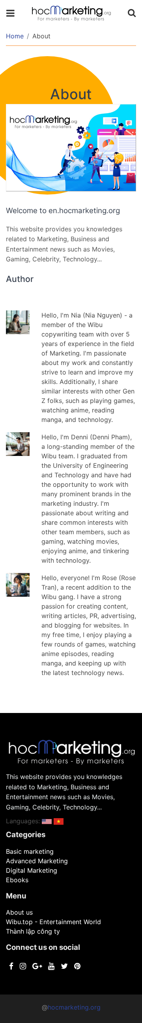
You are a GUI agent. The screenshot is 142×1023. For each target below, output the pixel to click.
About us (19, 912)
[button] (47, 821)
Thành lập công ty (33, 931)
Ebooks (17, 880)
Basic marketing (30, 851)
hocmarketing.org (74, 1007)
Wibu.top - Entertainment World (53, 922)
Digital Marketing (31, 870)
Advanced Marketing (37, 861)
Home (15, 36)
